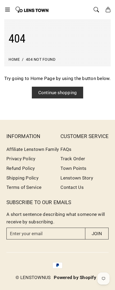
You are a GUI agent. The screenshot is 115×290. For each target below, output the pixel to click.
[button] (9, 9)
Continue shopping (57, 92)
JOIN (97, 233)
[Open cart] (108, 10)
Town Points (73, 168)
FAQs (65, 149)
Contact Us (72, 187)
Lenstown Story (76, 178)
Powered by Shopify (75, 277)
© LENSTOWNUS (33, 277)
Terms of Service (23, 187)
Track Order (72, 158)
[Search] (96, 10)
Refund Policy (20, 168)
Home (14, 59)
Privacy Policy (21, 158)
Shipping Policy (22, 178)
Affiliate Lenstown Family (32, 149)
